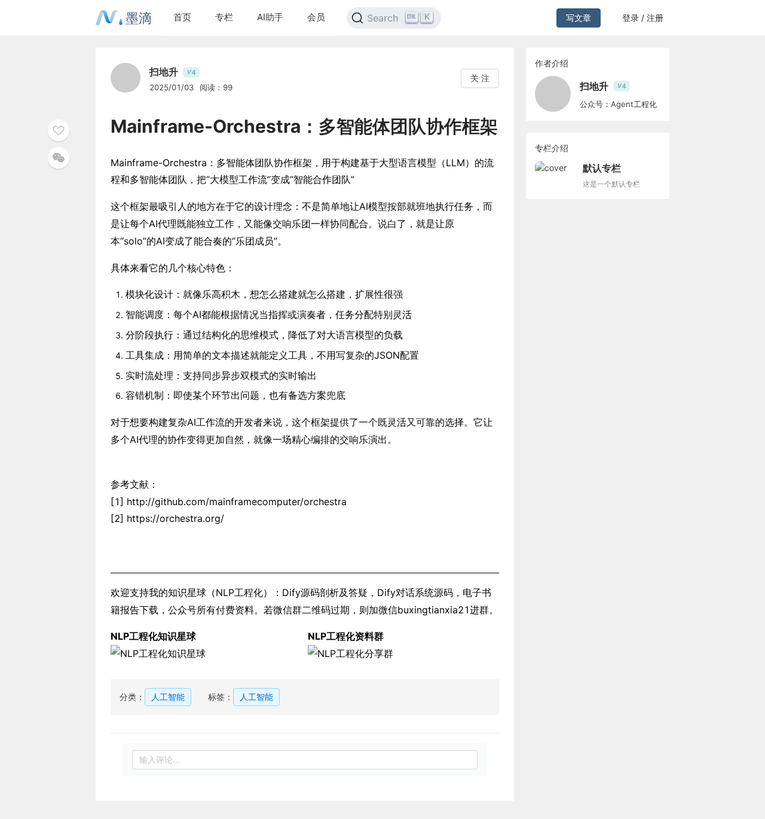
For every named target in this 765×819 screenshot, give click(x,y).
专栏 (224, 17)
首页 (182, 17)
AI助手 (270, 17)
